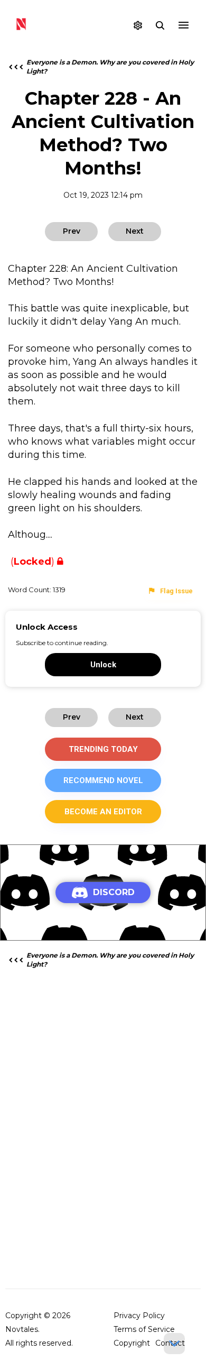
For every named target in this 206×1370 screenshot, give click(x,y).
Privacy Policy (139, 1315)
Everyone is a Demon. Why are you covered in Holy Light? (110, 66)
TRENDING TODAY (103, 749)
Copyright (132, 1343)
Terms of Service (144, 1329)
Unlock (103, 664)
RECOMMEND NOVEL (103, 780)
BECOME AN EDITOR (103, 811)
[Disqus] (103, 1112)
